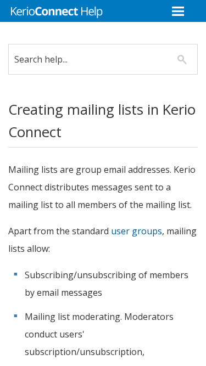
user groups (136, 231)
